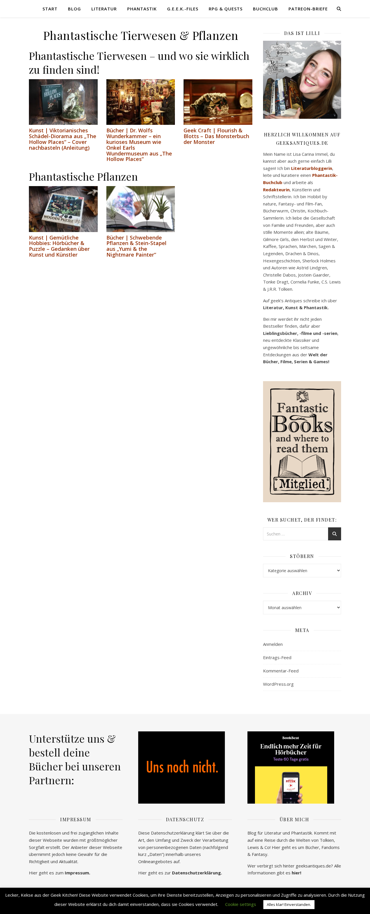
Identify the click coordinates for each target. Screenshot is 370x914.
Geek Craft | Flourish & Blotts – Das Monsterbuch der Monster (216, 136)
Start (50, 9)
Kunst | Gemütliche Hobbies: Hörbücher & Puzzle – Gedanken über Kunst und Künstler (59, 246)
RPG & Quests (226, 9)
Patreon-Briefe (308, 9)
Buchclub (265, 9)
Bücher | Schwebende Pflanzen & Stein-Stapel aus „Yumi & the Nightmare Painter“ (136, 246)
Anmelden (273, 644)
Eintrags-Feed (277, 657)
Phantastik (142, 9)
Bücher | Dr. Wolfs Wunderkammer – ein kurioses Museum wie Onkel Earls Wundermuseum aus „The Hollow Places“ (139, 144)
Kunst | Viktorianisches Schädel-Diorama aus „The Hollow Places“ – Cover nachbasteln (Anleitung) (62, 139)
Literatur (104, 9)
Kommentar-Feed (281, 671)
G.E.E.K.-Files (182, 9)
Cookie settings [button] (240, 904)
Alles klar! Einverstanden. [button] (289, 904)
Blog (74, 9)
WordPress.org (278, 684)
